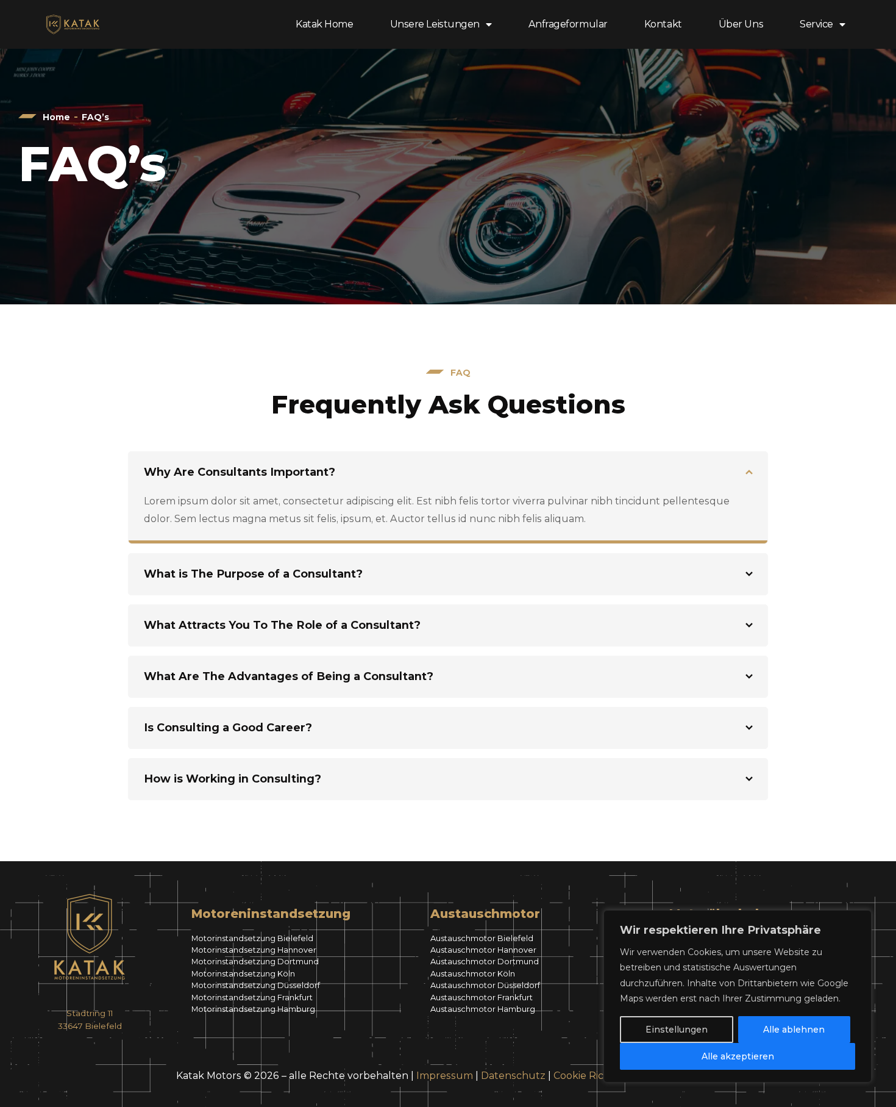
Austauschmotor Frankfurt (481, 997)
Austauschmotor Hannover (483, 950)
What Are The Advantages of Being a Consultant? (288, 676)
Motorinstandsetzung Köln (243, 973)
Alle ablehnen (794, 1029)
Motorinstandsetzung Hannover (253, 950)
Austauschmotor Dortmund (484, 961)
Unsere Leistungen (435, 24)
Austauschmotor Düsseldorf (485, 985)
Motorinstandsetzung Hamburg (253, 1009)
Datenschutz (513, 1075)
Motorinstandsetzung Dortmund (255, 961)
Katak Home (325, 24)
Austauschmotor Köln (472, 973)
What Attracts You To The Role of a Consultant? (282, 625)
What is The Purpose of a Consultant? (253, 574)
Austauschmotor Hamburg (482, 1009)
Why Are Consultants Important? (239, 472)
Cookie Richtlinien (597, 1075)
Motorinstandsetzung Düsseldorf (255, 985)
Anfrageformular (568, 24)
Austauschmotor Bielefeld (481, 938)
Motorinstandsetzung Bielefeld (252, 938)
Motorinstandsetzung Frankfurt (252, 997)
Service (816, 24)
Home (56, 117)
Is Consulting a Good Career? (228, 727)
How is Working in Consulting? (232, 779)
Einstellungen (676, 1029)
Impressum (444, 1075)
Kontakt (663, 24)
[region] (737, 996)
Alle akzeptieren (738, 1056)
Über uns (741, 24)
